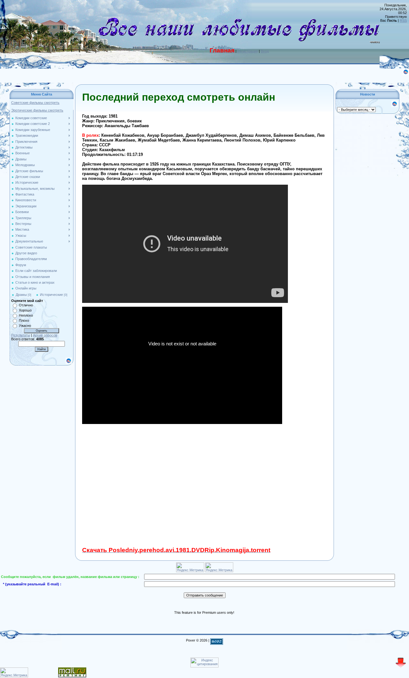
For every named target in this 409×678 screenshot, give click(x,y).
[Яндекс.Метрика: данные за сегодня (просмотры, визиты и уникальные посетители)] (14, 672)
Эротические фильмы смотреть (37, 110)
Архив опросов (45, 335)
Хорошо (25, 310)
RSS (403, 20)
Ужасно (25, 325)
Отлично (26, 305)
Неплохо (26, 315)
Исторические (51, 295)
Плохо (24, 320)
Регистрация (247, 51)
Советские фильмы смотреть (35, 102)
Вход (265, 51)
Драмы (21, 295)
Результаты (20, 335)
